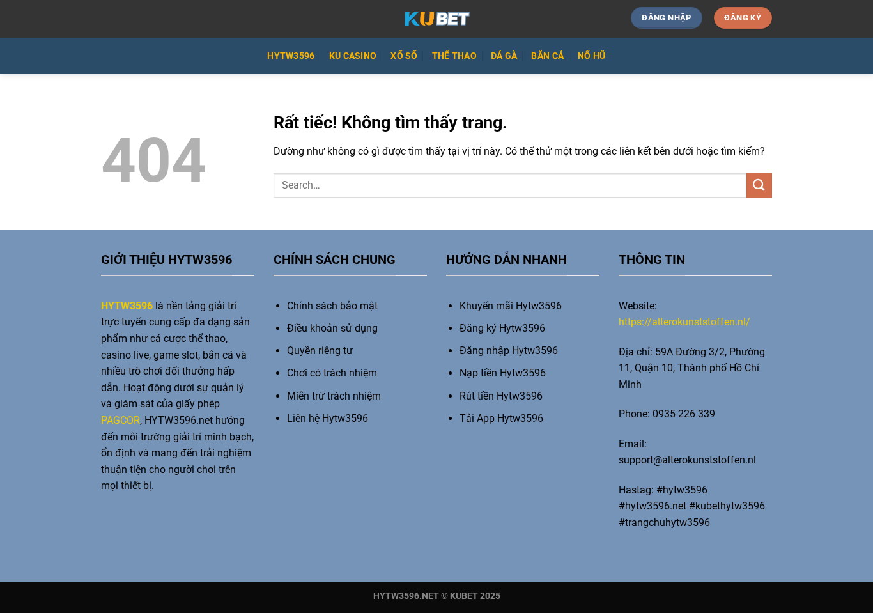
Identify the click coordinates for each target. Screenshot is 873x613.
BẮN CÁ (547, 55)
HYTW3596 (290, 55)
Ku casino (353, 55)
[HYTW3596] (436, 19)
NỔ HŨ (591, 55)
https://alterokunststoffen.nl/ (684, 322)
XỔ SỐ (403, 55)
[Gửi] (759, 185)
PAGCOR (120, 420)
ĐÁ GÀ (504, 55)
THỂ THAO (454, 55)
